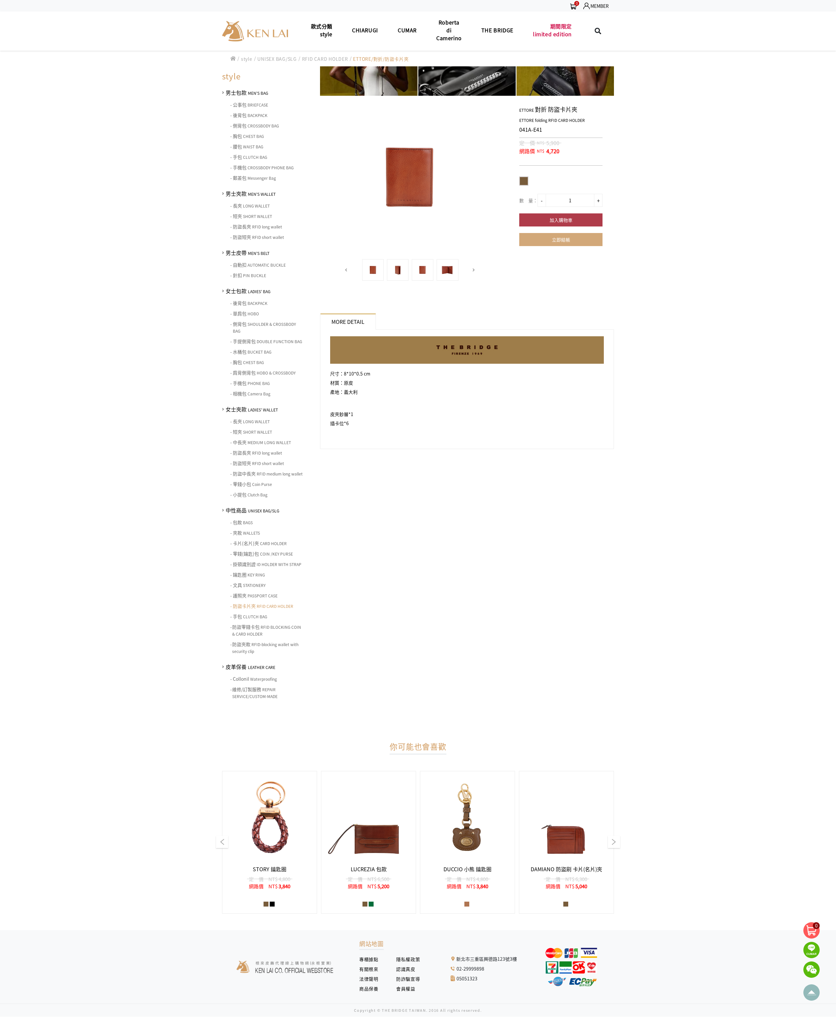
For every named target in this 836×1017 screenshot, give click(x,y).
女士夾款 (252, 409)
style (246, 59)
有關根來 (371, 969)
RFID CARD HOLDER (325, 59)
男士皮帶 (247, 253)
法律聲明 (371, 978)
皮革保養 (250, 667)
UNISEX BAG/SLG (277, 59)
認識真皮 (408, 969)
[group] (269, 842)
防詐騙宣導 (408, 978)
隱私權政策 (405, 959)
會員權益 (408, 988)
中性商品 (252, 510)
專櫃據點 (368, 959)
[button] (346, 270)
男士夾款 (251, 193)
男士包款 (247, 92)
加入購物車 (561, 220)
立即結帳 (561, 239)
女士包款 (248, 291)
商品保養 (371, 988)
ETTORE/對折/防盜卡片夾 (381, 59)
